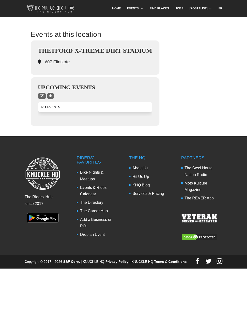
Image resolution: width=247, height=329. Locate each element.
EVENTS (133, 8)
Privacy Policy (117, 261)
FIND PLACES (159, 8)
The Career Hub (94, 211)
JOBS (179, 8)
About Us (140, 168)
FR (220, 8)
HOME (116, 8)
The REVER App (199, 198)
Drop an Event (92, 234)
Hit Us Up (140, 177)
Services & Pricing (148, 193)
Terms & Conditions (170, 261)
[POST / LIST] (198, 8)
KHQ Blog (141, 185)
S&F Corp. (71, 261)
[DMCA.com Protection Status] (199, 239)
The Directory (91, 202)
